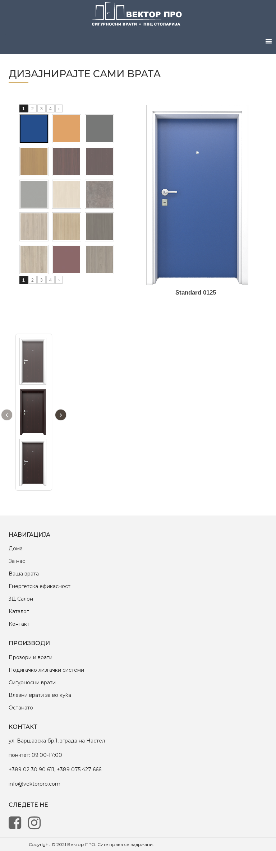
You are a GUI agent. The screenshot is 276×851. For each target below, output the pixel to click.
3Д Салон (21, 599)
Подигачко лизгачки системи (46, 670)
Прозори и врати (30, 657)
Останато (21, 707)
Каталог (19, 611)
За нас (17, 561)
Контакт (19, 624)
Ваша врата (24, 573)
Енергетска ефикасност (39, 586)
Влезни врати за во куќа (40, 695)
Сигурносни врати (32, 682)
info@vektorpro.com (34, 784)
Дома (16, 548)
